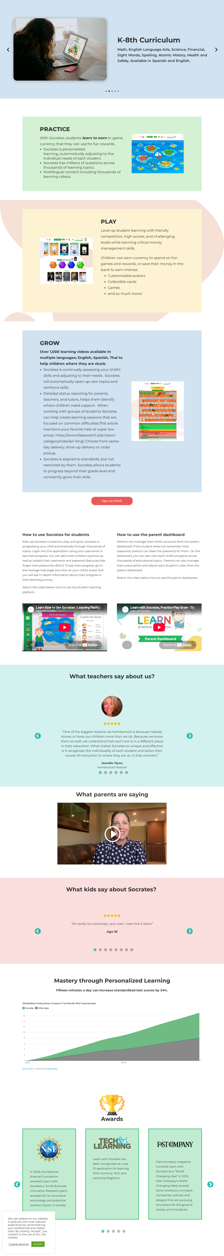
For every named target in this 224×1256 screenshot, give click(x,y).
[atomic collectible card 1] (66, 283)
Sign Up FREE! (112, 501)
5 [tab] (121, 772)
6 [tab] (126, 772)
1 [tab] (100, 772)
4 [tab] (116, 772)
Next (188, 734)
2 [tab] (105, 772)
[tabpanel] (112, 730)
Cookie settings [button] (19, 1244)
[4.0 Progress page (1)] (157, 440)
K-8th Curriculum (148, 40)
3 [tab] (111, 772)
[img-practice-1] (157, 173)
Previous (36, 734)
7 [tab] (126, 950)
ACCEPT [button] (38, 1244)
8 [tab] (132, 950)
